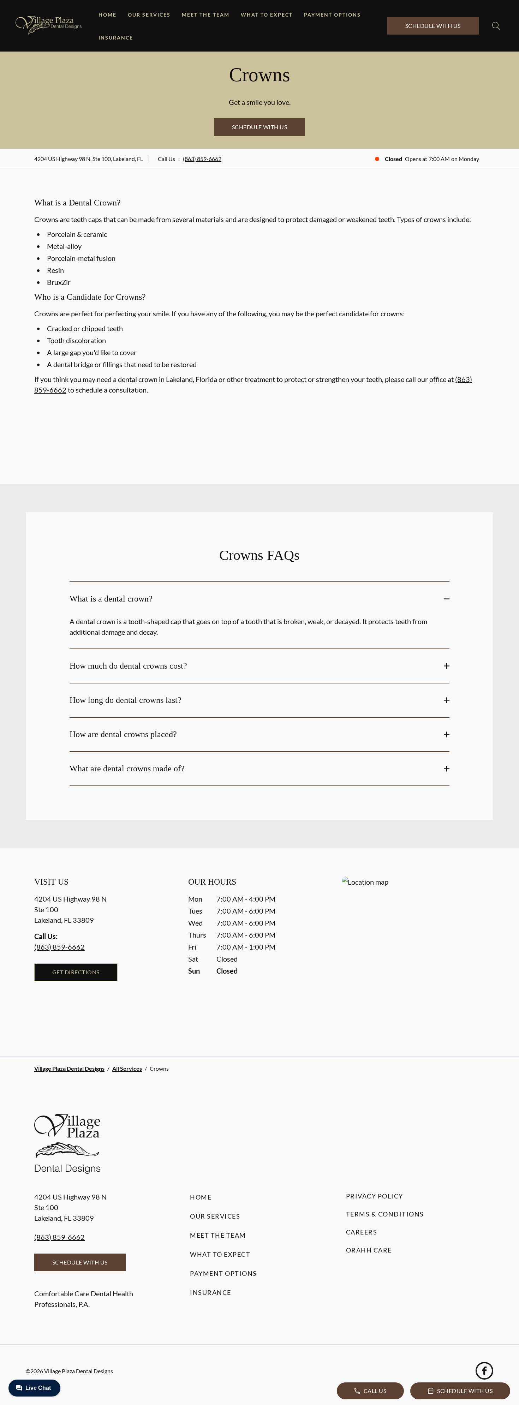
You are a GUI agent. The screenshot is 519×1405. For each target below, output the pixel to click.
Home (108, 15)
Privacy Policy (374, 1196)
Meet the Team (205, 15)
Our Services (149, 15)
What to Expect (267, 15)
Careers (361, 1232)
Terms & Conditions (385, 1214)
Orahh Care (369, 1250)
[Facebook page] (484, 1371)
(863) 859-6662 (202, 158)
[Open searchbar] (496, 26)
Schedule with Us (433, 25)
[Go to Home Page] (49, 25)
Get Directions (76, 972)
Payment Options (332, 15)
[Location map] (413, 952)
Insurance (116, 38)
